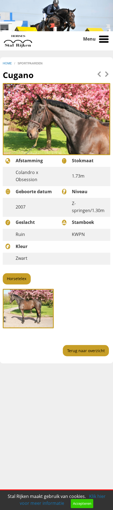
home (8, 63)
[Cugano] (28, 308)
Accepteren (82, 503)
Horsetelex (16, 278)
